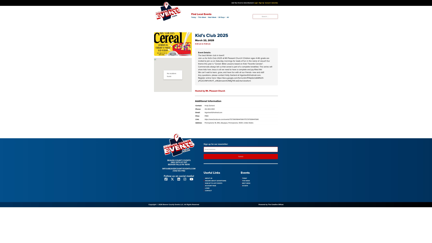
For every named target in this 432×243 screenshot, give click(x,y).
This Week (202, 17)
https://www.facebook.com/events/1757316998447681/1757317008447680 (232, 119)
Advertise (275, 3)
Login (256, 3)
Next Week (212, 17)
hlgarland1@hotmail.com (213, 112)
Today (193, 17)
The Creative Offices (276, 204)
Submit (240, 156)
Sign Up (261, 3)
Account (268, 3)
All (228, 17)
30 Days (221, 17)
